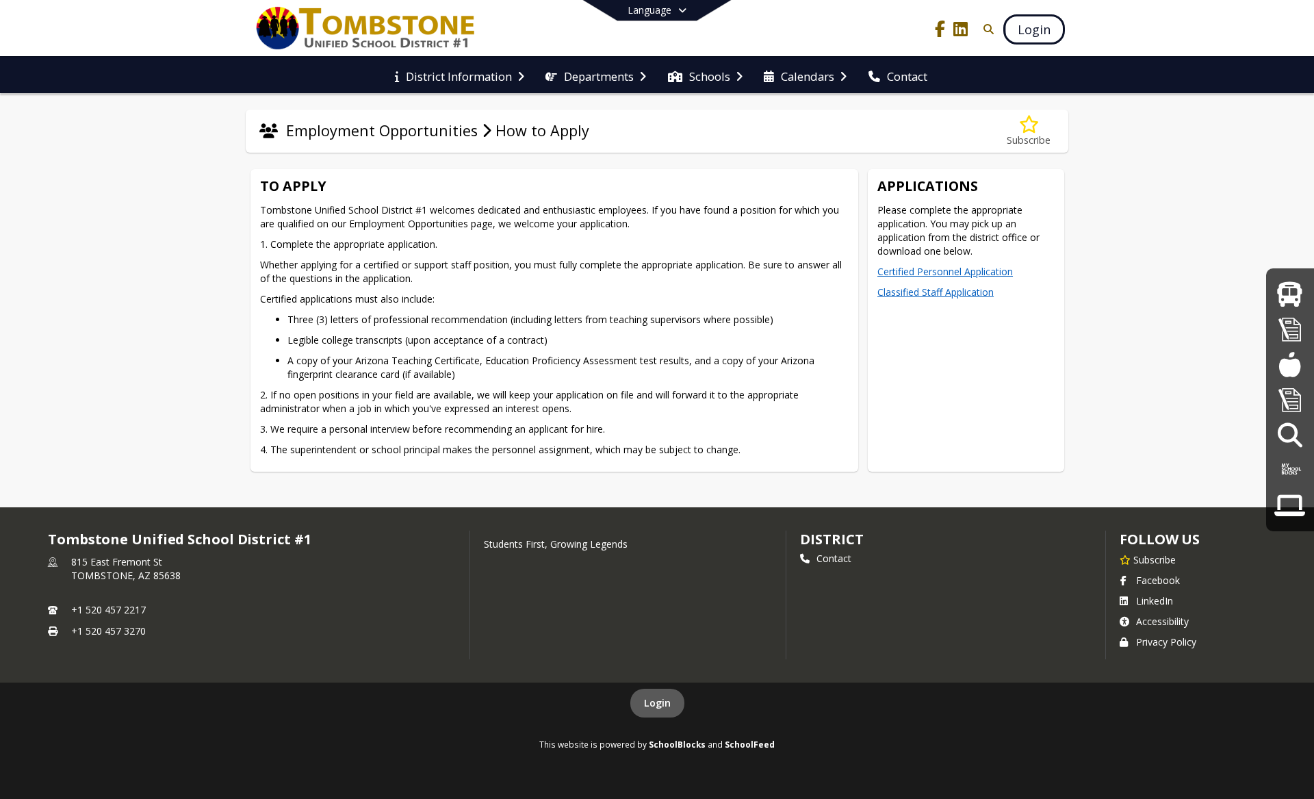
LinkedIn (1154, 600)
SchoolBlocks (677, 744)
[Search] (986, 29)
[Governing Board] (1290, 399)
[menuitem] (459, 75)
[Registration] (1290, 329)
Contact (833, 558)
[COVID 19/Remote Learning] (1289, 505)
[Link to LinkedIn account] (961, 31)
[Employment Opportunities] (1289, 434)
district (831, 539)
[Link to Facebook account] (940, 31)
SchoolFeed (750, 744)
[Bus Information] (1289, 294)
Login (657, 702)
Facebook (1158, 580)
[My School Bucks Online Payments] (1290, 470)
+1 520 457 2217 (108, 609)
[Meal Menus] (1289, 364)
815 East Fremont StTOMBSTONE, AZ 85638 (126, 568)
